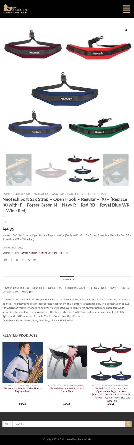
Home (5, 194)
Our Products (21, 194)
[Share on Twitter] (17, 260)
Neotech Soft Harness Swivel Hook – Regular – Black (23, 390)
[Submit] (128, 424)
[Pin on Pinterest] (29, 260)
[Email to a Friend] (23, 260)
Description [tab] (67, 280)
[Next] (131, 376)
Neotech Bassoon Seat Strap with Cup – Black (67, 390)
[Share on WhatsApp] (5, 260)
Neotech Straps (96, 194)
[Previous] (2, 376)
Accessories (41, 194)
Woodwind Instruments (67, 194)
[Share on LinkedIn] (35, 260)
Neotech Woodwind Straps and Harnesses (48, 253)
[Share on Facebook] (11, 260)
